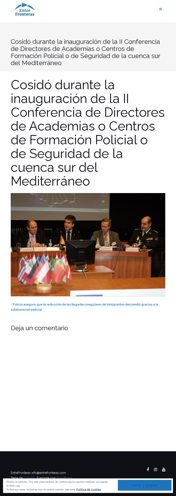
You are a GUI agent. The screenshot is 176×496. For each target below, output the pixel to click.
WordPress (64, 478)
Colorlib (29, 478)
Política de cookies (88, 489)
